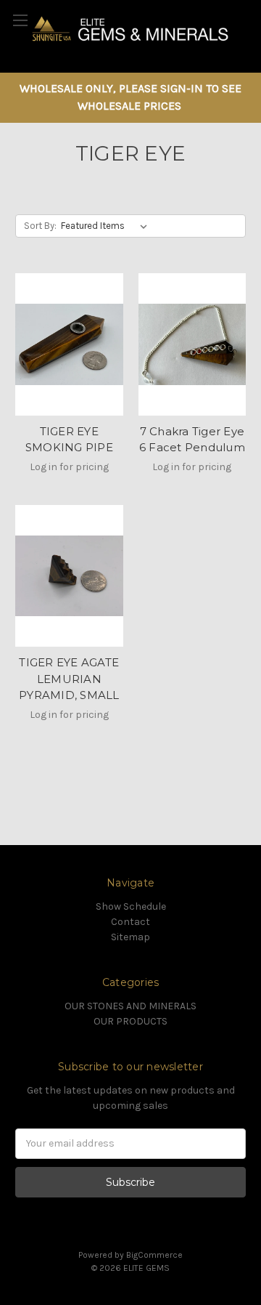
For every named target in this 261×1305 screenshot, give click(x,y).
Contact (130, 922)
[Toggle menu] (20, 20)
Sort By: (40, 225)
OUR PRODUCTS (130, 1021)
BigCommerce (154, 1255)
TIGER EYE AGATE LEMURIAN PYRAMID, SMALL (69, 678)
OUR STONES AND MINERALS (130, 1006)
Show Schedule (131, 906)
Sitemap (130, 937)
